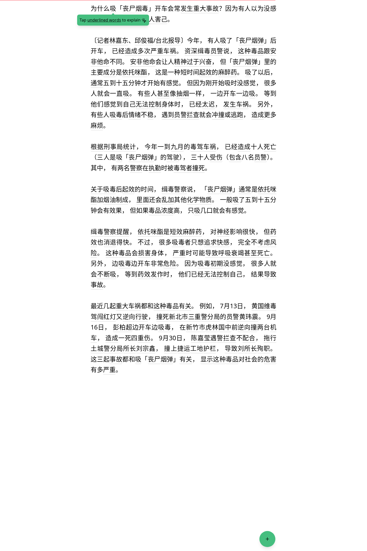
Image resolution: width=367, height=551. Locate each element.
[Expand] (267, 539)
